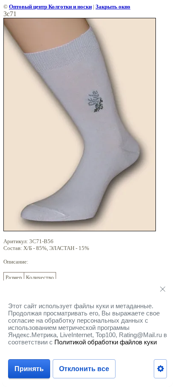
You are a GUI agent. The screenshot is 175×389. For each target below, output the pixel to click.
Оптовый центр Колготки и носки (50, 6)
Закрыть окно (113, 6)
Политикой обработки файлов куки (105, 342)
